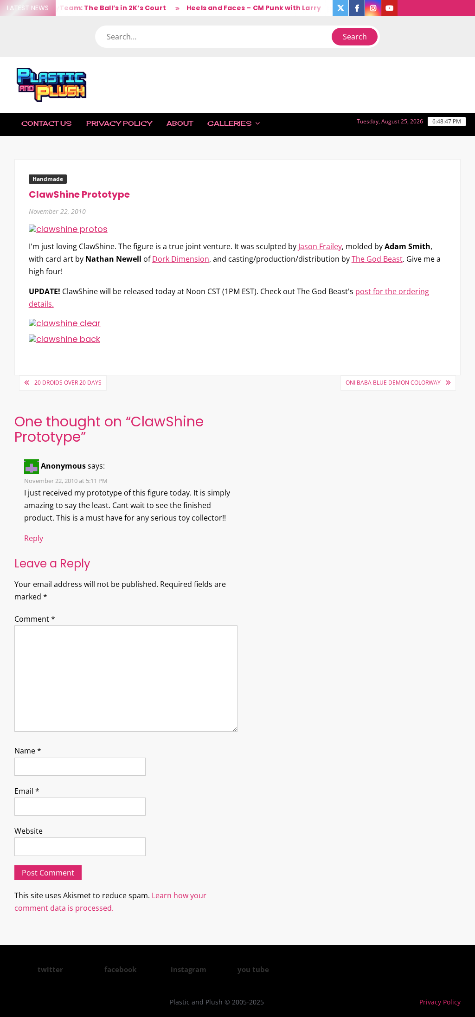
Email (26, 791)
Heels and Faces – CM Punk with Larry (244, 8)
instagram (188, 969)
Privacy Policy (119, 123)
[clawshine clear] (65, 322)
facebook (120, 969)
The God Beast (377, 259)
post (363, 291)
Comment (34, 619)
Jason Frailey (320, 246)
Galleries (229, 123)
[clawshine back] (64, 338)
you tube (253, 969)
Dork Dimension (180, 259)
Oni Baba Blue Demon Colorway (393, 382)
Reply (33, 538)
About (180, 123)
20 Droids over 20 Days (68, 382)
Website (28, 831)
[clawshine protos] (68, 228)
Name (27, 751)
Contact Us (46, 123)
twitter (50, 969)
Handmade (47, 179)
